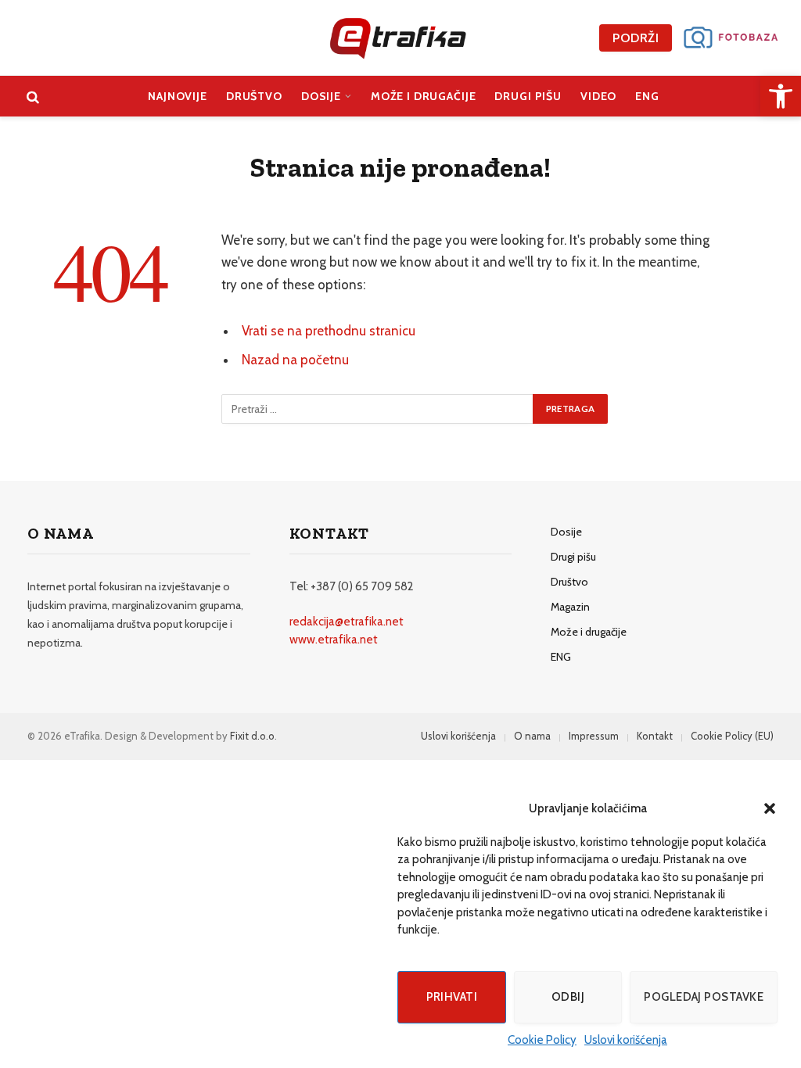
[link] (780, 96)
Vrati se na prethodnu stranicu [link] (328, 331)
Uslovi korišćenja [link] (625, 1040)
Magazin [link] (570, 607)
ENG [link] (647, 96)
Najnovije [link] (177, 96)
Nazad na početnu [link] (295, 359)
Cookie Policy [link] (542, 1040)
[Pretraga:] (377, 409)
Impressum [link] (594, 735)
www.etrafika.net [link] (333, 640)
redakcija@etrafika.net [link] (346, 622)
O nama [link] (532, 735)
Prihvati (452, 997)
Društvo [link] (254, 96)
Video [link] (598, 96)
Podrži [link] (635, 37)
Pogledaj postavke (703, 997)
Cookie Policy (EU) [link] (732, 735)
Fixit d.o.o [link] (252, 735)
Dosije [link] (321, 96)
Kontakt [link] (655, 735)
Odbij (567, 997)
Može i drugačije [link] (423, 96)
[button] (770, 808)
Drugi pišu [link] (528, 96)
